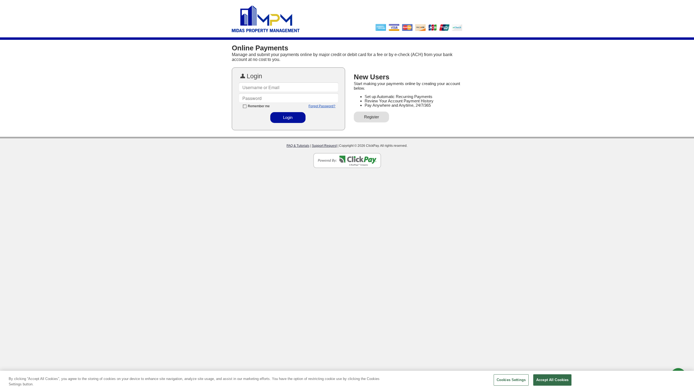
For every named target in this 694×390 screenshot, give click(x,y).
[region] (347, 380)
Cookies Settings (511, 380)
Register (371, 117)
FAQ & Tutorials (298, 146)
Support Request (324, 146)
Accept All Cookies (552, 380)
